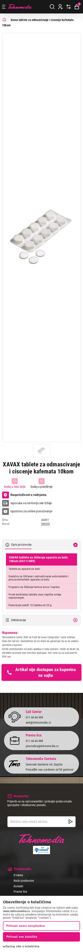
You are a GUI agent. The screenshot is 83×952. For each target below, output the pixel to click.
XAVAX (45, 523)
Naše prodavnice (24, 880)
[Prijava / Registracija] (60, 7)
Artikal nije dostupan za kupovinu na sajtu (45, 672)
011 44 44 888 (34, 741)
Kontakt (18, 886)
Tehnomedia (19, 6)
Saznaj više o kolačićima (22, 946)
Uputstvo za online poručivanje (31, 511)
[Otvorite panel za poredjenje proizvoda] (69, 7)
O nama (18, 875)
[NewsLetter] (70, 821)
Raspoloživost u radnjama (28, 495)
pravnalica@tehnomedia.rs (42, 746)
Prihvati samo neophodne (25, 925)
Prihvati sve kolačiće (21, 936)
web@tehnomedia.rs (38, 722)
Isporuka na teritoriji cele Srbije (31, 503)
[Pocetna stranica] (4, 19)
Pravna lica (20, 891)
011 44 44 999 (34, 717)
